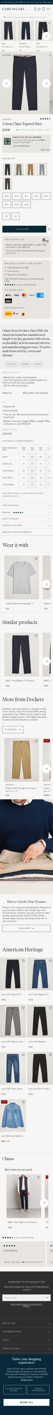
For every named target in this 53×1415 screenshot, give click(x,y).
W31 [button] (26, 196)
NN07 (4, 44)
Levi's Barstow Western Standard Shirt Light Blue (12, 1136)
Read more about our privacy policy (26, 1305)
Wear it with (15, 545)
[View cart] (44, 9)
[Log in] (35, 9)
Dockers (22, 44)
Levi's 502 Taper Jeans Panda (11, 1088)
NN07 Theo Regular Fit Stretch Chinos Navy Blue (19, 680)
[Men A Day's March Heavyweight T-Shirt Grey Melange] (21, 577)
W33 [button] (46, 196)
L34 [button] (15, 216)
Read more (45, 149)
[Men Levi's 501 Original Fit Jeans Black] (13, 974)
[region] (26, 1254)
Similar (19, 622)
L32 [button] (6, 216)
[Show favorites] (39, 9)
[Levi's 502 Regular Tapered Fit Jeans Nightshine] (40, 1039)
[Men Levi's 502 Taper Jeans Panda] (13, 1068)
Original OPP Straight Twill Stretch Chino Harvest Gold (21, 788)
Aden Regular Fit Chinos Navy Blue (42, 47)
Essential (12, 364)
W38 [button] (26, 204)
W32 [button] (36, 196)
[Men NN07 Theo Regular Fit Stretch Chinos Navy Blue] (23, 1196)
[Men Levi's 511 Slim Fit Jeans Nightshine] (40, 1068)
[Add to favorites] (35, 559)
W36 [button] (16, 204)
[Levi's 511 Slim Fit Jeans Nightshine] (40, 1086)
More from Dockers (23, 699)
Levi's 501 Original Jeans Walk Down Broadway (12, 1041)
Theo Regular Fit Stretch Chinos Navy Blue (8, 47)
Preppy (38, 364)
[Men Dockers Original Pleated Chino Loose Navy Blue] (26, 31)
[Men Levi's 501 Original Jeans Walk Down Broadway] (13, 1021)
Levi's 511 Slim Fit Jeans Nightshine (39, 1088)
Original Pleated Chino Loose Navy (25, 47)
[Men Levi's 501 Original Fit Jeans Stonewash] (40, 974)
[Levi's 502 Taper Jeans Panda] (13, 1086)
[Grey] (7, 183)
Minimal (26, 364)
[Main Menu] (48, 9)
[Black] (7, 169)
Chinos (27, 55)
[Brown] (30, 169)
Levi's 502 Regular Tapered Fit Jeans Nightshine (36, 1041)
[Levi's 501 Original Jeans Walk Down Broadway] (13, 1039)
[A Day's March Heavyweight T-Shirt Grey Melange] (21, 601)
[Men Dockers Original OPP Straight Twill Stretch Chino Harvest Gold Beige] (21, 760)
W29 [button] (7, 196)
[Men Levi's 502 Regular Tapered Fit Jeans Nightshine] (40, 1021)
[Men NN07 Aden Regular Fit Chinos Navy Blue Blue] (43, 31)
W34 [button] (7, 204)
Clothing (6, 55)
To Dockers (11, 730)
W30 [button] (17, 196)
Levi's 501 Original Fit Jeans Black (11, 994)
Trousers (17, 55)
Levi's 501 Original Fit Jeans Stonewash (38, 994)
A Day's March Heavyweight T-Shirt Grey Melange (19, 603)
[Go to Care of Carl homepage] (13, 9)
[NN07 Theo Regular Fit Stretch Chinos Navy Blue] (21, 678)
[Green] (19, 169)
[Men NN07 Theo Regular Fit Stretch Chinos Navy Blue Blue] (9, 31)
